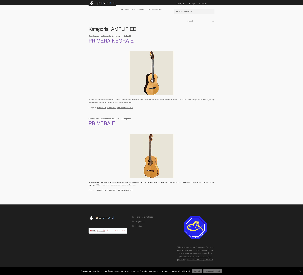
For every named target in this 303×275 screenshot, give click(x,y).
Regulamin (140, 221)
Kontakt (203, 3)
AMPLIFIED (101, 107)
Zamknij (197, 271)
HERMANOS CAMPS (145, 9)
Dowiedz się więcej (213, 271)
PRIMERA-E (102, 123)
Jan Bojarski (126, 36)
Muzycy (180, 3)
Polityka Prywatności (144, 216)
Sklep (192, 3)
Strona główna (129, 9)
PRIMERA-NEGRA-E (111, 40)
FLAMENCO (111, 107)
